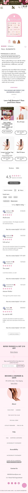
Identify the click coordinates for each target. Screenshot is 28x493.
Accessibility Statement (14, 443)
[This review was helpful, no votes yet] (21, 229)
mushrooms (6, 201)
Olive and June (9, 490)
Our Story (11, 410)
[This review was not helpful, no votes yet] (23, 229)
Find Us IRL (20, 425)
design (5, 197)
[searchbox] (8, 190)
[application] (24, 485)
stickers (15, 197)
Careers (18, 410)
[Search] (19, 7)
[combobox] (18, 204)
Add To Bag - (22, 132)
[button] (14, 462)
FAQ (7, 437)
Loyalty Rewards (10, 425)
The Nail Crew (14, 420)
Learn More (14, 383)
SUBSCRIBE (20, 365)
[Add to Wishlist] (25, 47)
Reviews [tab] (11, 168)
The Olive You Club (14, 415)
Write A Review (14, 183)
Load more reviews (14, 334)
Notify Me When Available (10, 56)
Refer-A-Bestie (14, 352)
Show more (14, 201)
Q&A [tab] (17, 168)
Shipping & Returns (16, 437)
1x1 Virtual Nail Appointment (14, 477)
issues (10, 197)
